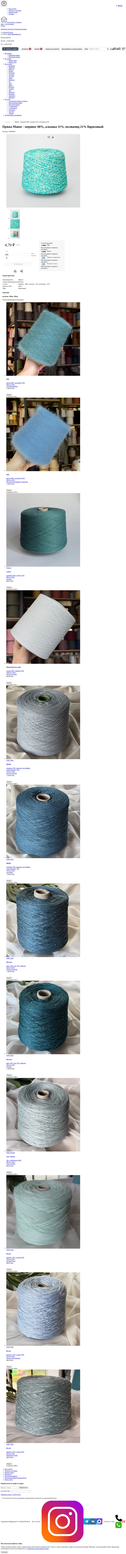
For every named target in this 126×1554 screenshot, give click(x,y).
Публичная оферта (11, 1476)
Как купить (12, 9)
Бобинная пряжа (14, 55)
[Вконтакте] (93, 1521)
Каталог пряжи (11, 49)
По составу (8, 64)
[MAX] (99, 1521)
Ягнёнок (11, 73)
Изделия (88, 49)
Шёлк (11, 85)
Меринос (12, 67)
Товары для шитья (52, 49)
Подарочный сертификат (111, 49)
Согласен (4, 1552)
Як (10, 82)
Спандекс (12, 110)
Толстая (11, 112)
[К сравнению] (53, 137)
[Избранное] (118, 49)
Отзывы (11, 14)
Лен (10, 90)
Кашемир (12, 66)
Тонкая (11, 113)
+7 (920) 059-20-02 (7, 32)
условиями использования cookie (37, 1548)
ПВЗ (48, 245)
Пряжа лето (12, 62)
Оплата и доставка (15, 10)
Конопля (11, 92)
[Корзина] (123, 49)
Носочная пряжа (14, 104)
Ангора (11, 76)
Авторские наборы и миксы (18, 101)
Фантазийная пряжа (15, 103)
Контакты (8, 1474)
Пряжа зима (13, 60)
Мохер (11, 71)
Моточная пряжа (14, 57)
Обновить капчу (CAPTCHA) (11, 1494)
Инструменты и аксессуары (72, 49)
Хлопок (11, 89)
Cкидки (38, 49)
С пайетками (13, 106)
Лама (10, 78)
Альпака (11, 74)
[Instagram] (62, 1522)
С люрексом (13, 108)
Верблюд (12, 80)
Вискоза (11, 87)
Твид (10, 83)
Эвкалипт (12, 96)
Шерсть (11, 69)
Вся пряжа (8, 53)
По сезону (8, 59)
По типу (7, 99)
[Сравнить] (7, 393)
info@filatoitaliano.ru (14, 34)
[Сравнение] (113, 49)
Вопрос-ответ (13, 12)
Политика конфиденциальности (15, 1478)
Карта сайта (9, 1479)
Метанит (12, 97)
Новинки (26, 49)
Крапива (11, 94)
